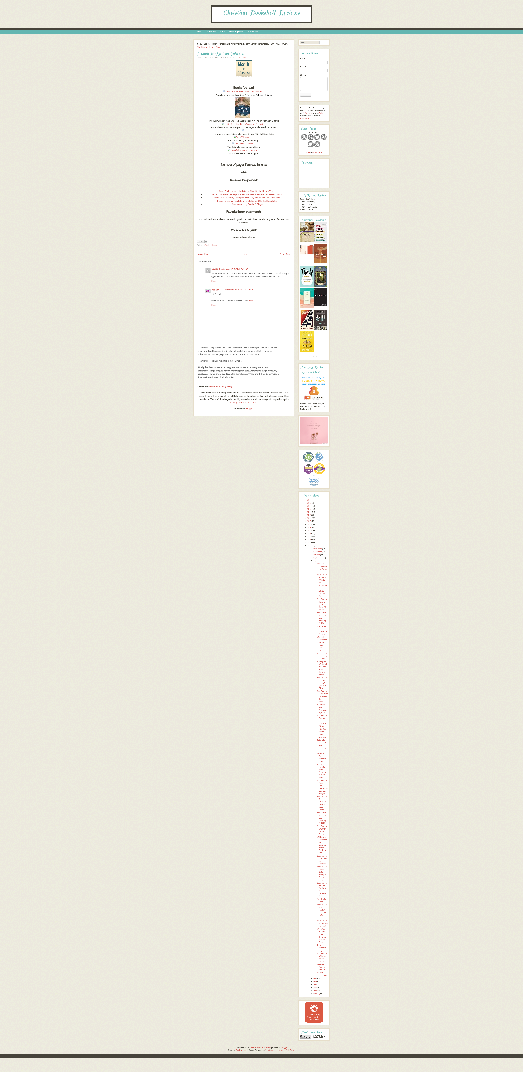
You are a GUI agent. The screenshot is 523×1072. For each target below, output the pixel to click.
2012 (309, 543)
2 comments (241, 57)
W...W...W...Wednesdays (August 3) (322, 923)
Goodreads (304, 118)
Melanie (215, 289)
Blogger (249, 408)
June (315, 981)
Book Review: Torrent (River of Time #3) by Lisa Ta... (322, 604)
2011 (309, 546)
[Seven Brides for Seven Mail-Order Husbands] (307, 242)
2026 (309, 500)
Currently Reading (314, 220)
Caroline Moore (242, 1050)
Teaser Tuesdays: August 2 (322, 947)
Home (198, 31)
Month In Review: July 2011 (220, 54)
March (315, 991)
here (251, 300)
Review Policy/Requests (231, 31)
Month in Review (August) (321, 593)
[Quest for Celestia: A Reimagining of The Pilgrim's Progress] (320, 287)
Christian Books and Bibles (209, 47)
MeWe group (308, 113)
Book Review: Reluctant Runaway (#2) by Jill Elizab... (322, 721)
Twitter (322, 113)
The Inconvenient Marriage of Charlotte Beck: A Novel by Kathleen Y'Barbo (247, 194)
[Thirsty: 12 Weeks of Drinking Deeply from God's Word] (307, 287)
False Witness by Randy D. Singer (247, 204)
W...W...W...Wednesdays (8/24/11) (322, 655)
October (316, 555)
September (317, 558)
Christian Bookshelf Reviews (261, 12)
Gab (320, 152)
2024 (309, 506)
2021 (309, 515)
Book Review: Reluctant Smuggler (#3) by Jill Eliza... (322, 683)
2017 (309, 527)
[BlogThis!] (200, 241)
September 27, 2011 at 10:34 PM (238, 289)
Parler (308, 152)
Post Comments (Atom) (220, 386)
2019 (309, 521)
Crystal (215, 269)
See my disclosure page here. (243, 402)
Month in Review (210, 245)
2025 (309, 503)
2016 (309, 530)
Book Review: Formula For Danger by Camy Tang (322, 696)
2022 (309, 512)
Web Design (290, 1050)
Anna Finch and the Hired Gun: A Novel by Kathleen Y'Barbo (247, 191)
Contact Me (252, 31)
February (316, 994)
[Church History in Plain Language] (320, 329)
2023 (309, 509)
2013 (309, 539)
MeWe (314, 152)
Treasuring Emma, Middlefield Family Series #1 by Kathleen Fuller (247, 201)
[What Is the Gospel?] (320, 306)
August (316, 561)
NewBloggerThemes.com (275, 1050)
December (317, 549)
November (317, 552)
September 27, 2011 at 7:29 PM (233, 269)
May (315, 984)
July (314, 978)
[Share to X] (203, 241)
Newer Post (203, 254)
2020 (309, 518)
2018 (309, 524)
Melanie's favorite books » (318, 357)
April (315, 987)
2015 (309, 533)
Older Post (285, 254)
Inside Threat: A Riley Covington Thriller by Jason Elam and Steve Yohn (247, 197)
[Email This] (198, 241)
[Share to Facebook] (205, 241)
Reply (214, 281)
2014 (309, 536)
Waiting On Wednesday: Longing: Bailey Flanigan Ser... (322, 845)
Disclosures (210, 31)
